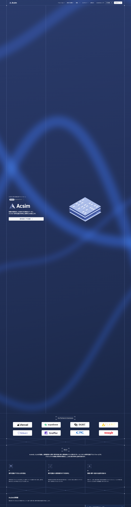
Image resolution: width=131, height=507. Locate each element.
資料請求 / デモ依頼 (25, 219)
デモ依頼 (108, 2)
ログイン (117, 2)
